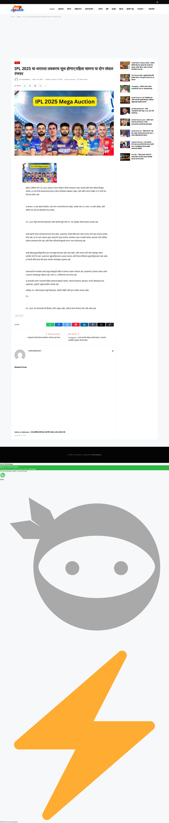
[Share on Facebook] (30, 86)
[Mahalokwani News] (17, 9)
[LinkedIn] (16, 184)
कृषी (107, 9)
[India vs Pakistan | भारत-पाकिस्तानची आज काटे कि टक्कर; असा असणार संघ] (64, 400)
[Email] (16, 196)
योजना (69, 9)
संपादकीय (151, 9)
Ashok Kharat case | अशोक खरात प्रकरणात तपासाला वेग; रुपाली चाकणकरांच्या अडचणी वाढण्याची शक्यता (142, 122)
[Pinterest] (16, 190)
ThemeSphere (96, 455)
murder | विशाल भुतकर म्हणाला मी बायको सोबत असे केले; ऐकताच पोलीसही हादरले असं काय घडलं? (141, 156)
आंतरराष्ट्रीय (89, 9)
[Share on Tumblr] (35, 86)
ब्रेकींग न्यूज (130, 9)
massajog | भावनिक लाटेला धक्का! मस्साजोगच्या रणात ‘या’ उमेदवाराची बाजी (141, 87)
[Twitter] (16, 178)
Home (52, 9)
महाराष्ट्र (61, 9)
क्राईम (114, 9)
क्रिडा (121, 9)
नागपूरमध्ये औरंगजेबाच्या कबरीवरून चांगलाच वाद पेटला (43, 337)
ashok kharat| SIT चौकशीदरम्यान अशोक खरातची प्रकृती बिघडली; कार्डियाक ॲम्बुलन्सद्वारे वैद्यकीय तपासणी (142, 100)
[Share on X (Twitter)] (40, 86)
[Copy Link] (16, 202)
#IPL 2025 (19, 316)
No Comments (71, 79)
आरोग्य (100, 9)
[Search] (157, 2)
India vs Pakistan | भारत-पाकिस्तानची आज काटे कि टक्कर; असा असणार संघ (39, 432)
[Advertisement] (84, 38)
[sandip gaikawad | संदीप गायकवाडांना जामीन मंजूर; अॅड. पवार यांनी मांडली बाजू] (125, 111)
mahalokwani (25, 79)
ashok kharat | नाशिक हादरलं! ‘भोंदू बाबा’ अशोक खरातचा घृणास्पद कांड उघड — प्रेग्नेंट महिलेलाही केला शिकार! (142, 133)
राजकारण (140, 9)
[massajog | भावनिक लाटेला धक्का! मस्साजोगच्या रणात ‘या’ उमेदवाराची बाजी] (125, 89)
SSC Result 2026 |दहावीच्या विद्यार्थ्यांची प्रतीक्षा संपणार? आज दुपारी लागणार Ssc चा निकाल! (142, 77)
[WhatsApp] (16, 167)
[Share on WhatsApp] (25, 86)
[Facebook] (16, 172)
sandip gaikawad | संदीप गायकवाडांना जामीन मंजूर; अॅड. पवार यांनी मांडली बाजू (142, 111)
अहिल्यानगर (78, 9)
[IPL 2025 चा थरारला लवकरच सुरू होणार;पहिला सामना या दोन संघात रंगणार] (64, 123)
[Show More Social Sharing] (45, 86)
